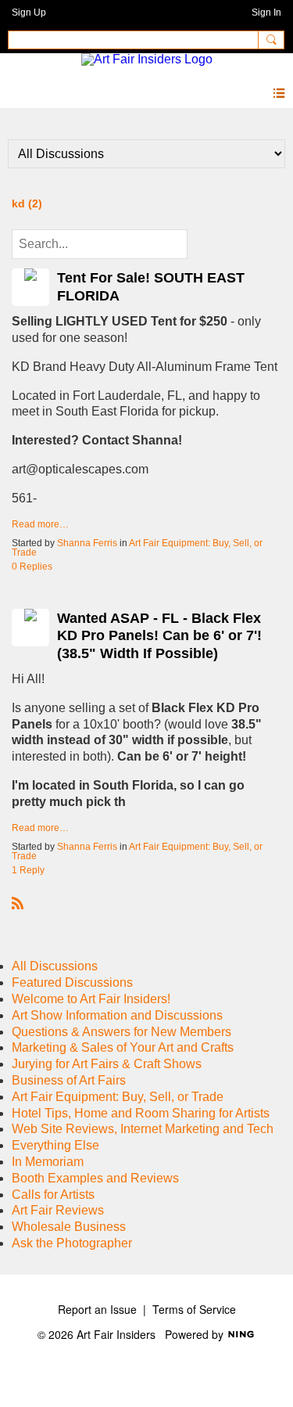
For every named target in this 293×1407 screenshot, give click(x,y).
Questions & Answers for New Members (121, 1031)
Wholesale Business (69, 1226)
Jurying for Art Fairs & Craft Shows (107, 1064)
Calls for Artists (53, 1194)
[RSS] (18, 902)
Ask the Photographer (72, 1243)
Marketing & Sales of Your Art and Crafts (123, 1047)
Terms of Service (194, 1309)
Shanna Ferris (87, 543)
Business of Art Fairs (69, 1080)
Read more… (40, 524)
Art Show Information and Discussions (117, 1015)
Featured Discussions (72, 982)
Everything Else (55, 1145)
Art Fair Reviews (58, 1210)
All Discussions (55, 966)
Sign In (266, 12)
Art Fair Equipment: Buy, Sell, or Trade (137, 548)
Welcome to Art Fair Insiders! (91, 999)
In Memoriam (48, 1161)
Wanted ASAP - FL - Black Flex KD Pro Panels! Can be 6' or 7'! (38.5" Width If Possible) (159, 635)
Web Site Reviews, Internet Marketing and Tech (142, 1128)
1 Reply (28, 870)
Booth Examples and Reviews (95, 1178)
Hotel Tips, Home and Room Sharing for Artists (141, 1113)
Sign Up (29, 12)
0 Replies (32, 566)
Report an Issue (97, 1309)
